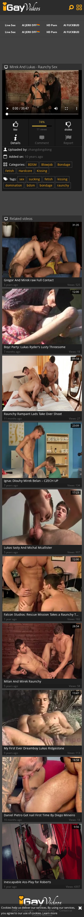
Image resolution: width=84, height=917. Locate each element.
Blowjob (47, 164)
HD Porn (52, 25)
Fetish (9, 171)
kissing (62, 179)
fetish (49, 179)
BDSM (32, 164)
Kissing (42, 171)
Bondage (64, 164)
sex (21, 179)
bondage (46, 185)
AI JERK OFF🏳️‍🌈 (31, 25)
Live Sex (10, 25)
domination (13, 185)
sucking (34, 179)
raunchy (63, 185)
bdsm (31, 185)
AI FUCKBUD (71, 25)
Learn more (49, 913)
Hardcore (25, 171)
